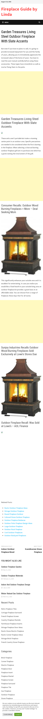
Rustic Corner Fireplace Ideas (12, 635)
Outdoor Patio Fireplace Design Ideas (18, 523)
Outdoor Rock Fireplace (13, 529)
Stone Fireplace (7, 698)
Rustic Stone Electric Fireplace (12, 631)
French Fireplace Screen (10, 616)
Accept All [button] (18, 714)
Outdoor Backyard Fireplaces (15, 535)
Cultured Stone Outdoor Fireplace (17, 517)
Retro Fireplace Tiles (9, 609)
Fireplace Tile (6, 687)
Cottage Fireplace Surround (11, 612)
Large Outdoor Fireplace (13, 526)
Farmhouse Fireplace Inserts (11, 624)
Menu (6, 22)
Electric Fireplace (7, 665)
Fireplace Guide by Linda (19, 11)
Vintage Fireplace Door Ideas (12, 627)
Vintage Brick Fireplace (9, 638)
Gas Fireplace (6, 691)
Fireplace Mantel (7, 676)
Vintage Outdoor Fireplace (14, 511)
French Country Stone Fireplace (12, 642)
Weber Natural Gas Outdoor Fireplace (15, 593)
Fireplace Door (6, 669)
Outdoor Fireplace (8, 695)
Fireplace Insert (7, 672)
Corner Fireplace (7, 661)
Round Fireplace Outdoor (13, 514)
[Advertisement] (21, 92)
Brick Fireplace (6, 658)
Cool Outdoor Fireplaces (13, 532)
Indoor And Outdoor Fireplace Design (15, 584)
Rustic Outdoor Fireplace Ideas (16, 508)
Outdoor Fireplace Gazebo (11, 567)
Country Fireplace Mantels (11, 620)
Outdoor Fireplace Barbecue (14, 520)
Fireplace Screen (7, 680)
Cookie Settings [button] (8, 714)
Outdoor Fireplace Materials (12, 576)
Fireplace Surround (8, 683)
